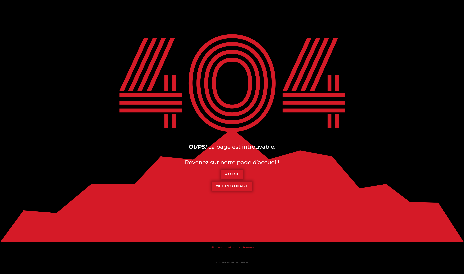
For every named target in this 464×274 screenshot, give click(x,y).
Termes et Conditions (226, 247)
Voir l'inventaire (232, 186)
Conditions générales (246, 247)
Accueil (232, 174)
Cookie (212, 247)
